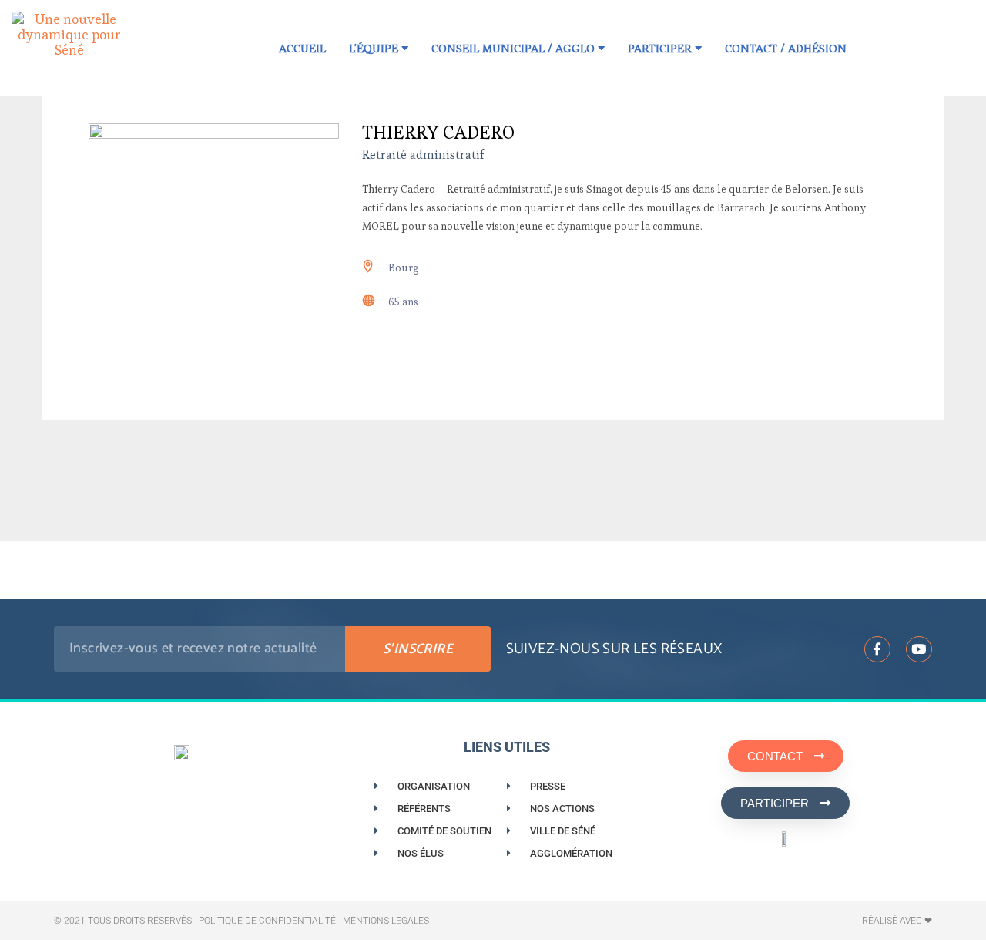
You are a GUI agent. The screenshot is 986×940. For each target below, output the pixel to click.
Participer (661, 48)
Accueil (302, 48)
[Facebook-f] (877, 649)
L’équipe (375, 48)
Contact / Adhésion (786, 48)
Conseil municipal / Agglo (514, 48)
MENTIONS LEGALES (386, 920)
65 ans (403, 301)
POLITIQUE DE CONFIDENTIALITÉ (267, 920)
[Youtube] (919, 649)
